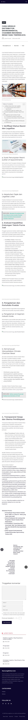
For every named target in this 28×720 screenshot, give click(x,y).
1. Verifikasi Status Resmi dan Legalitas (12, 106)
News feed (16, 45)
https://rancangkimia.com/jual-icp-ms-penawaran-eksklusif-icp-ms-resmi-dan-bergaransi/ (13, 502)
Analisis (3, 691)
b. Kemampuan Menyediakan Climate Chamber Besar (15, 118)
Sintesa (3, 694)
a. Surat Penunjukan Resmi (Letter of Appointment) (13, 108)
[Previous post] (2, 550)
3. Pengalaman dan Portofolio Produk (12, 115)
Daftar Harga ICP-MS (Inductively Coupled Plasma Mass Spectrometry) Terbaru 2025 (14, 532)
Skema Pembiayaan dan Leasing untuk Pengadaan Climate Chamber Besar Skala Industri (15, 519)
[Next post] (26, 567)
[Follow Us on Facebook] (3, 704)
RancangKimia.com (7, 45)
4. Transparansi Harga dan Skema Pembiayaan (14, 120)
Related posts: (8, 122)
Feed (4, 22)
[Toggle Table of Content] (23, 104)
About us (11, 716)
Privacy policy (22, 716)
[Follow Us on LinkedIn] (11, 704)
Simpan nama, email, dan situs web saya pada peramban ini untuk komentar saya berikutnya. (14, 613)
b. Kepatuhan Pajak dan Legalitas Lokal (13, 110)
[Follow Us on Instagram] (8, 704)
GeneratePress (22, 713)
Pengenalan (6, 645)
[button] (26, 2)
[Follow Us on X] (6, 704)
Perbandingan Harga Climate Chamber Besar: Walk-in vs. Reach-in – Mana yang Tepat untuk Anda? (15, 514)
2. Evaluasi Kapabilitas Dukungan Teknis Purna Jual (14, 112)
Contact (16, 716)
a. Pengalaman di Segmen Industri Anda (14, 116)
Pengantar (6, 653)
